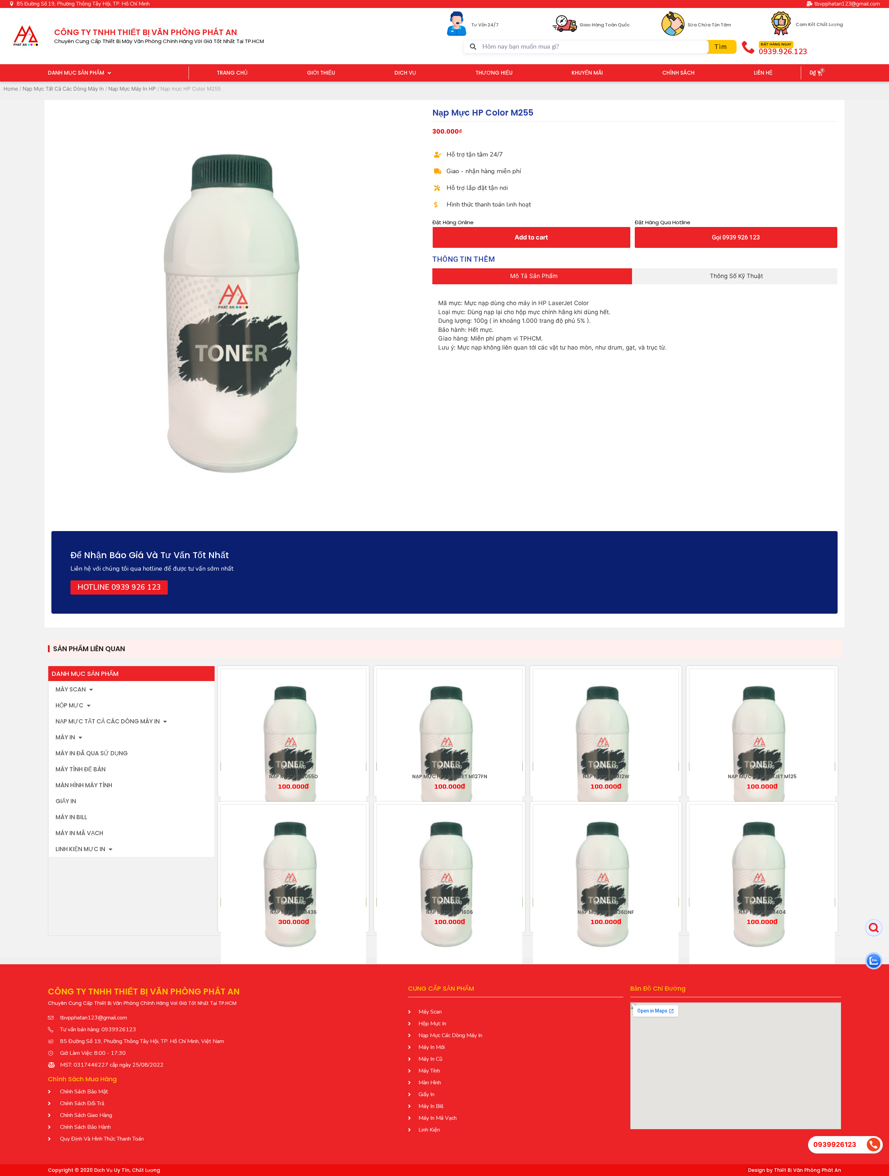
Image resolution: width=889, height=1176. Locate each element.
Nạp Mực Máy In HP (132, 88)
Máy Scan (71, 689)
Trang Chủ (232, 72)
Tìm (721, 46)
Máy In (65, 737)
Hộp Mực (69, 705)
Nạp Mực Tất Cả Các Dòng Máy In (63, 88)
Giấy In (66, 801)
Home (10, 88)
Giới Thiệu (321, 72)
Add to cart (531, 237)
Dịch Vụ (405, 72)
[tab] (532, 276)
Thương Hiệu (494, 72)
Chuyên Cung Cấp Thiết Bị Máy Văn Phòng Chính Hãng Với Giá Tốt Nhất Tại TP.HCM (159, 41)
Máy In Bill (71, 817)
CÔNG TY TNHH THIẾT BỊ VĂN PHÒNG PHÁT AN (145, 32)
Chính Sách (678, 72)
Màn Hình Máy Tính (84, 785)
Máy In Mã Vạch (79, 833)
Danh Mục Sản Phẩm (76, 72)
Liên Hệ (763, 72)
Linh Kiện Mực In (80, 849)
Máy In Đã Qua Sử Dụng (92, 753)
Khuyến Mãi (587, 72)
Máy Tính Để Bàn (81, 769)
